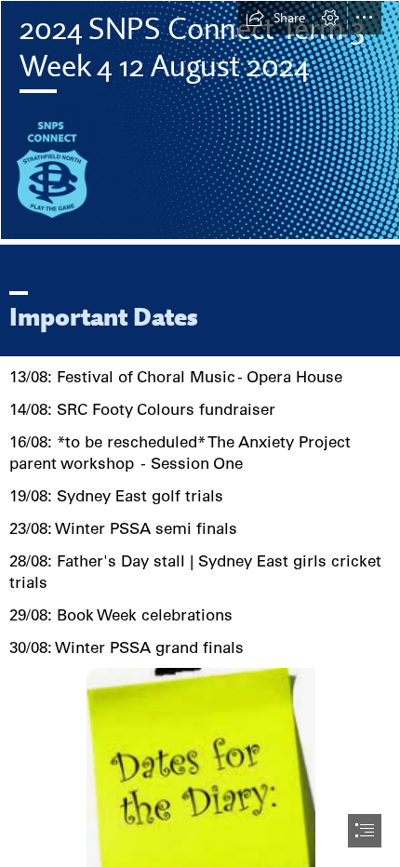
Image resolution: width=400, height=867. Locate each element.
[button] (275, 17)
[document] (200, 433)
